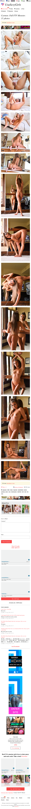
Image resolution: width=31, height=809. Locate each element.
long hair (15, 490)
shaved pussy (14, 491)
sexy (9, 491)
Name (2, 534)
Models (4, 11)
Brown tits (3, 610)
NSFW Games (19, 602)
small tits (19, 491)
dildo (8, 490)
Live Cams (5, 8)
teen (25, 491)
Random (11, 11)
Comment (3, 521)
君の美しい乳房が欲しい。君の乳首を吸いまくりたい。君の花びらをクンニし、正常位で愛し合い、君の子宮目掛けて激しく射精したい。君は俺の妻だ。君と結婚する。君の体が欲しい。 (15, 640)
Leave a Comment (19, 487)
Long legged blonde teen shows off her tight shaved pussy (13, 615)
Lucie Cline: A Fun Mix (6, 609)
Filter (11, 8)
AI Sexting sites (12, 602)
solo (23, 491)
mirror (25, 490)
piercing (3, 491)
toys (2, 493)
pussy (7, 491)
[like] (1, 487)
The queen (3, 624)
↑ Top (28, 797)
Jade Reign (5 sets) (11, 22)
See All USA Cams (15, 789)
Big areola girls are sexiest (6, 631)
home (11, 490)
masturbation (20, 490)
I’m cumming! (15, 748)
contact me (16, 806)
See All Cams (15, 599)
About (16, 11)
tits (27, 491)
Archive (18, 8)
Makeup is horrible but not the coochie (9, 616)
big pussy (4, 490)
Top (23, 8)
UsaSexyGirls (13, 4)
